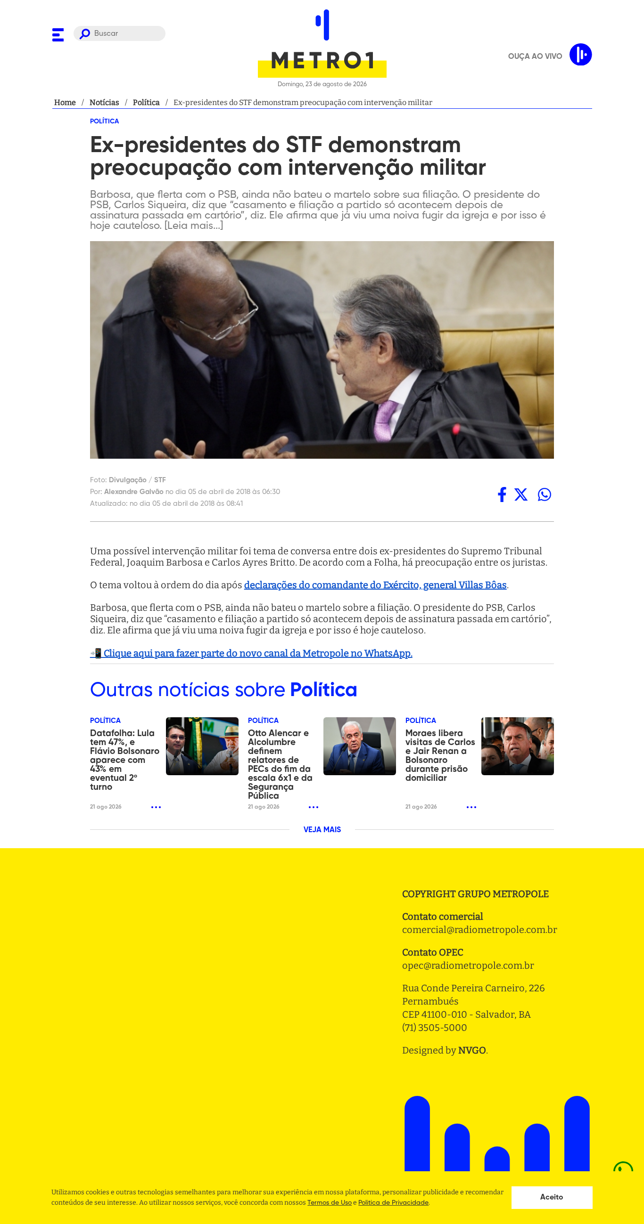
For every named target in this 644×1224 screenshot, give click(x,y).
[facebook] (502, 494)
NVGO (472, 1050)
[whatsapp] (544, 494)
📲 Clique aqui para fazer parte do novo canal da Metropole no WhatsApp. (251, 653)
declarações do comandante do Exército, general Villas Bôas (375, 585)
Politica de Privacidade (393, 1203)
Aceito (551, 1197)
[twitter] (521, 494)
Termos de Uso (329, 1203)
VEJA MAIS (322, 830)
